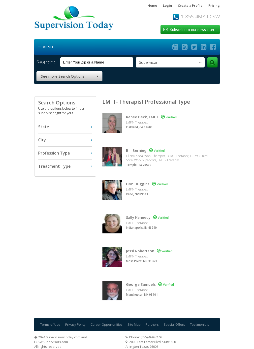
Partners (152, 324)
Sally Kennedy (138, 217)
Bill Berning (136, 150)
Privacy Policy (75, 324)
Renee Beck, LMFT (142, 116)
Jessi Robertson (140, 250)
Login (167, 5)
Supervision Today (83, 19)
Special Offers (174, 324)
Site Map (134, 324)
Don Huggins (138, 183)
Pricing (214, 5)
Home (152, 5)
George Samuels (141, 284)
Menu (45, 47)
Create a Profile (190, 5)
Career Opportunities (107, 324)
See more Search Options (69, 76)
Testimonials (199, 324)
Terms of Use (50, 324)
